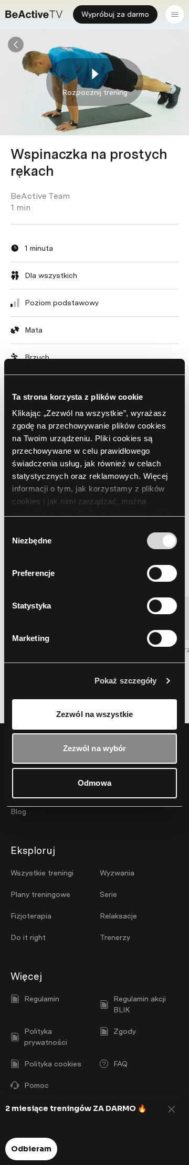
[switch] (162, 573)
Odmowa (94, 782)
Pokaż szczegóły (125, 680)
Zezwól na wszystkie (94, 714)
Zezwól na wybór (95, 748)
